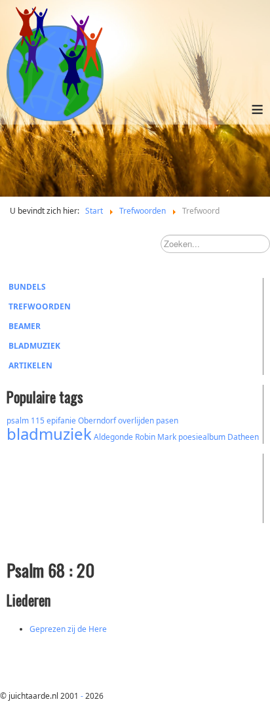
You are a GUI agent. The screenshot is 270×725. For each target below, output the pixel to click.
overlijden (136, 420)
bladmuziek (49, 433)
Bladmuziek (34, 345)
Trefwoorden (40, 306)
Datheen (243, 436)
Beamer (25, 326)
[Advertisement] (79, 486)
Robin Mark (155, 436)
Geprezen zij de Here (68, 629)
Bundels (27, 286)
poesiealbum (201, 436)
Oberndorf (97, 420)
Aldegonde (113, 436)
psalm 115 (26, 420)
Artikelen (30, 365)
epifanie (61, 420)
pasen (167, 420)
